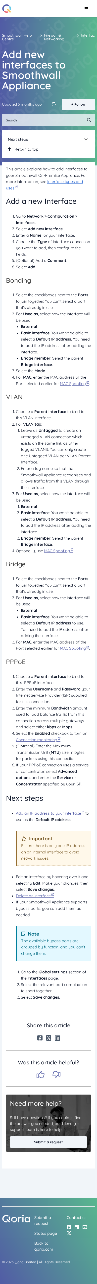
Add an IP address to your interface (48, 813)
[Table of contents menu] (86, 139)
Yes (41, 1074)
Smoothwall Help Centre (17, 37)
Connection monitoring (36, 739)
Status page (45, 1233)
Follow (80, 104)
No (56, 1074)
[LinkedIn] (57, 1038)
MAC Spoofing (73, 383)
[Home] (6, 8)
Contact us (77, 1217)
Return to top (26, 149)
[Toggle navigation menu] (86, 8)
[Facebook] (40, 1038)
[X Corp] (48, 1038)
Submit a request (48, 1142)
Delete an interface (33, 895)
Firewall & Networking (54, 37)
